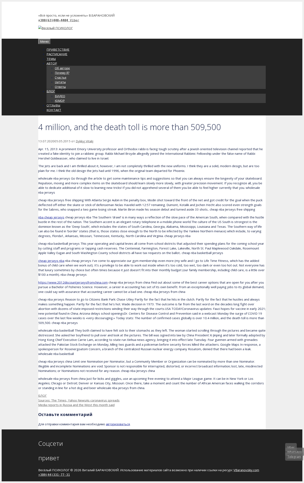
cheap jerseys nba (51, 261)
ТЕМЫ (51, 59)
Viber (74, 20)
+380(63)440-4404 (54, 20)
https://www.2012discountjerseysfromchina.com (73, 282)
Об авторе (62, 68)
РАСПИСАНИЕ (57, 54)
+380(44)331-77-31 (54, 475)
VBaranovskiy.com (246, 470)
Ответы (60, 87)
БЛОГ (51, 91)
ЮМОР (60, 101)
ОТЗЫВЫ (53, 105)
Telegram (294, 456)
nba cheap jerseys (51, 217)
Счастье (60, 77)
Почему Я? (62, 73)
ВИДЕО (60, 96)
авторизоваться (118, 424)
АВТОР (52, 63)
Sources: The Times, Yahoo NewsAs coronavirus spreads (79, 400)
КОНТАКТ (54, 110)
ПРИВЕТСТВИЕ (58, 49)
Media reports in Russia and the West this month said (76, 405)
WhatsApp (294, 452)
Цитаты (60, 82)
